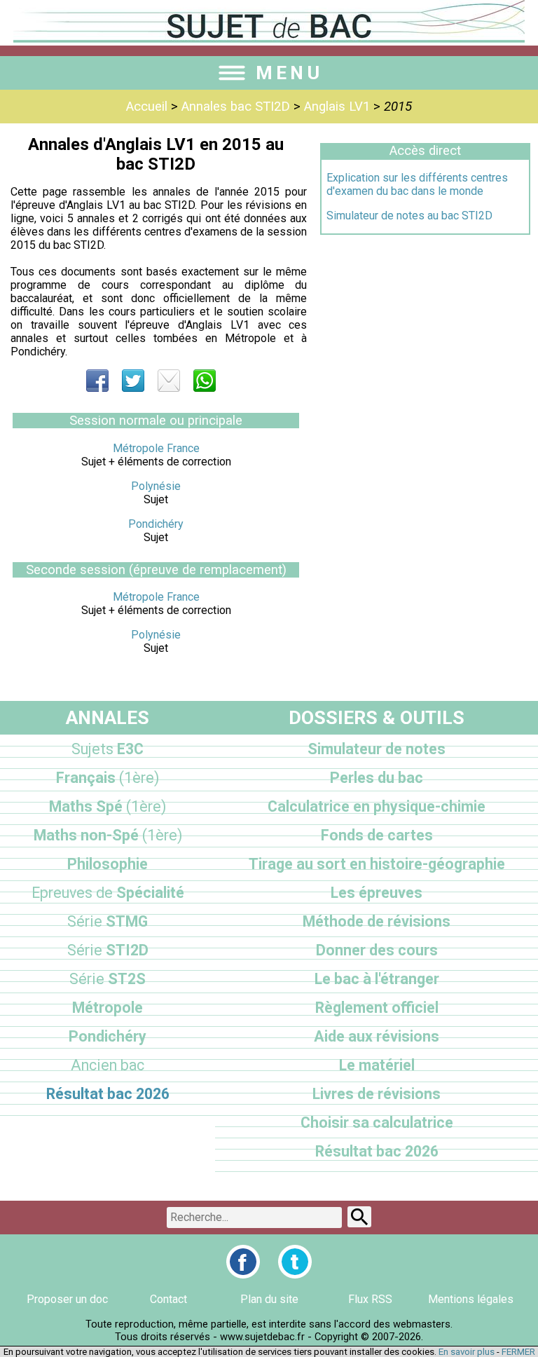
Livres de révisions (376, 1094)
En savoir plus (467, 1351)
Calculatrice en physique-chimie (376, 806)
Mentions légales (470, 1299)
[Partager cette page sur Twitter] (133, 380)
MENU (289, 73)
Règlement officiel (377, 1007)
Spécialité (108, 892)
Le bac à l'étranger (377, 979)
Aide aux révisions (376, 1036)
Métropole (107, 1007)
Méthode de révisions (376, 921)
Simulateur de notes (377, 749)
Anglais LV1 (337, 106)
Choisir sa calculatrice (377, 1122)
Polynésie (156, 486)
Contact (168, 1299)
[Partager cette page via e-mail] (169, 380)
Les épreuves (376, 892)
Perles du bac (376, 777)
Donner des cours (377, 950)
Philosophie (107, 864)
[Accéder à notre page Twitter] (294, 1261)
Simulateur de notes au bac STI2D (409, 215)
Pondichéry (156, 524)
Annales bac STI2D (235, 106)
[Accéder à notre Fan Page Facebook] (243, 1261)
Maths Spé (107, 806)
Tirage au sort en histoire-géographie (377, 864)
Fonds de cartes (377, 835)
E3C (107, 749)
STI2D (108, 950)
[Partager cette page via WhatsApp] (204, 380)
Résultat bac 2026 (108, 1094)
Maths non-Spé (108, 835)
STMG (107, 921)
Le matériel (377, 1065)
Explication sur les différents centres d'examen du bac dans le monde (417, 184)
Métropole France (156, 448)
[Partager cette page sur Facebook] (97, 380)
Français (107, 777)
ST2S (107, 979)
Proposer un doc (67, 1299)
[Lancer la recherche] (359, 1216)
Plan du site (269, 1299)
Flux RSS (370, 1299)
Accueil (146, 106)
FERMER (518, 1351)
